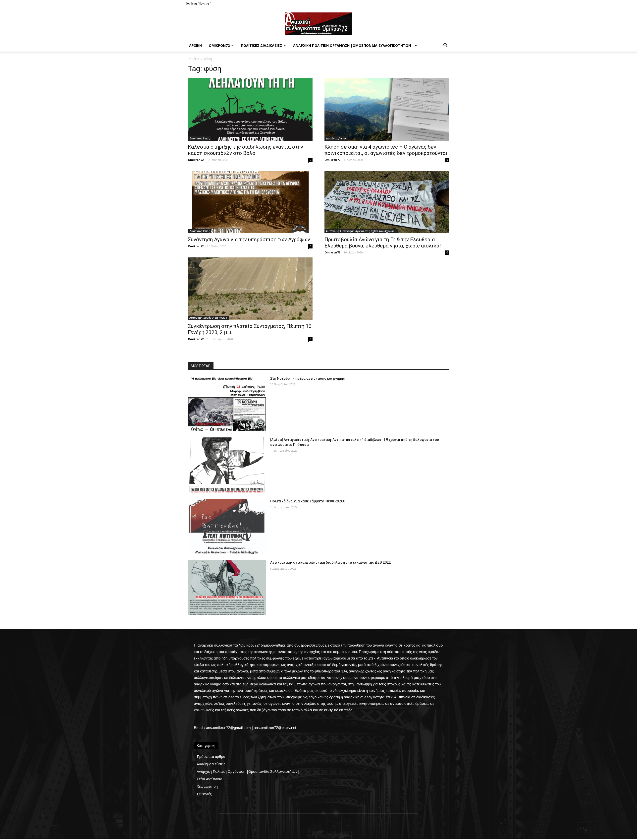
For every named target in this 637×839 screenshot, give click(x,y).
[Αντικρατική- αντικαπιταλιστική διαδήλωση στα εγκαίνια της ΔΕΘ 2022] (227, 587)
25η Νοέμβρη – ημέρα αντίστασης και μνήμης (307, 378)
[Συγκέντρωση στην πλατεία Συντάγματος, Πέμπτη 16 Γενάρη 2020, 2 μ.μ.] (250, 288)
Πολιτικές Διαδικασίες (261, 45)
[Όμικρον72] (318, 23)
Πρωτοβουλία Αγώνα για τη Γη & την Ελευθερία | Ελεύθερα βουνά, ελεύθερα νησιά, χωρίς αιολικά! (382, 243)
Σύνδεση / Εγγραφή (198, 3)
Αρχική (195, 45)
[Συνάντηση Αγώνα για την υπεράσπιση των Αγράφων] (250, 202)
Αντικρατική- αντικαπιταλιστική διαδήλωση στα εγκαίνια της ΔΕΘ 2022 (330, 562)
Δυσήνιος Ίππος (199, 138)
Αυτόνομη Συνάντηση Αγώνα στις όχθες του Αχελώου (361, 231)
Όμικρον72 (219, 45)
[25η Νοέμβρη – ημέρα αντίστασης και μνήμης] (227, 403)
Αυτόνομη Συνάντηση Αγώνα (208, 317)
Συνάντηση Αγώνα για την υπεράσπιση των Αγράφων (249, 239)
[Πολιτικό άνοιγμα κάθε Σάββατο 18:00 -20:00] (227, 526)
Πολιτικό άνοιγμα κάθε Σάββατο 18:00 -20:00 (307, 501)
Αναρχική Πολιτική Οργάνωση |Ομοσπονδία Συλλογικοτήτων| (353, 45)
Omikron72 (196, 160)
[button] (445, 46)
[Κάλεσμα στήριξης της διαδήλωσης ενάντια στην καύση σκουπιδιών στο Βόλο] (250, 109)
